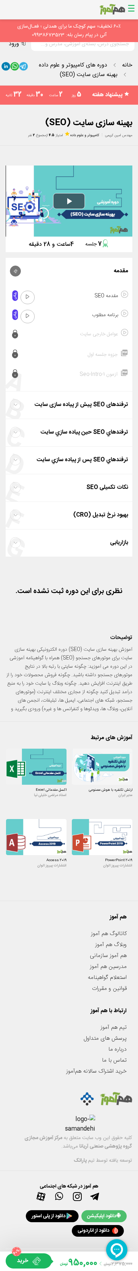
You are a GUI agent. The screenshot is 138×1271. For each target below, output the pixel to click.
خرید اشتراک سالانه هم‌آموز (96, 1071)
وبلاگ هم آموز (111, 945)
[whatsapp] (14, 68)
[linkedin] (5, 68)
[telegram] (23, 68)
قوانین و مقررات (109, 988)
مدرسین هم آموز (108, 966)
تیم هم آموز (113, 1027)
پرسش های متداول (105, 1038)
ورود (14, 44)
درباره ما (117, 1049)
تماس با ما (114, 1060)
